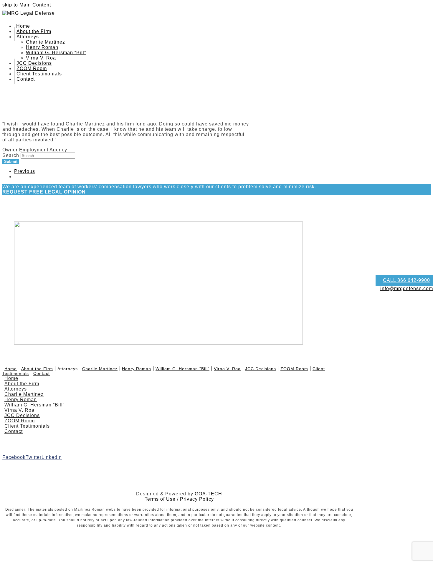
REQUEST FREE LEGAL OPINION (44, 191)
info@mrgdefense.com (406, 288)
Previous (24, 171)
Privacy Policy (197, 499)
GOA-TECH (208, 493)
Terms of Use (160, 499)
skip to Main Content (26, 4)
